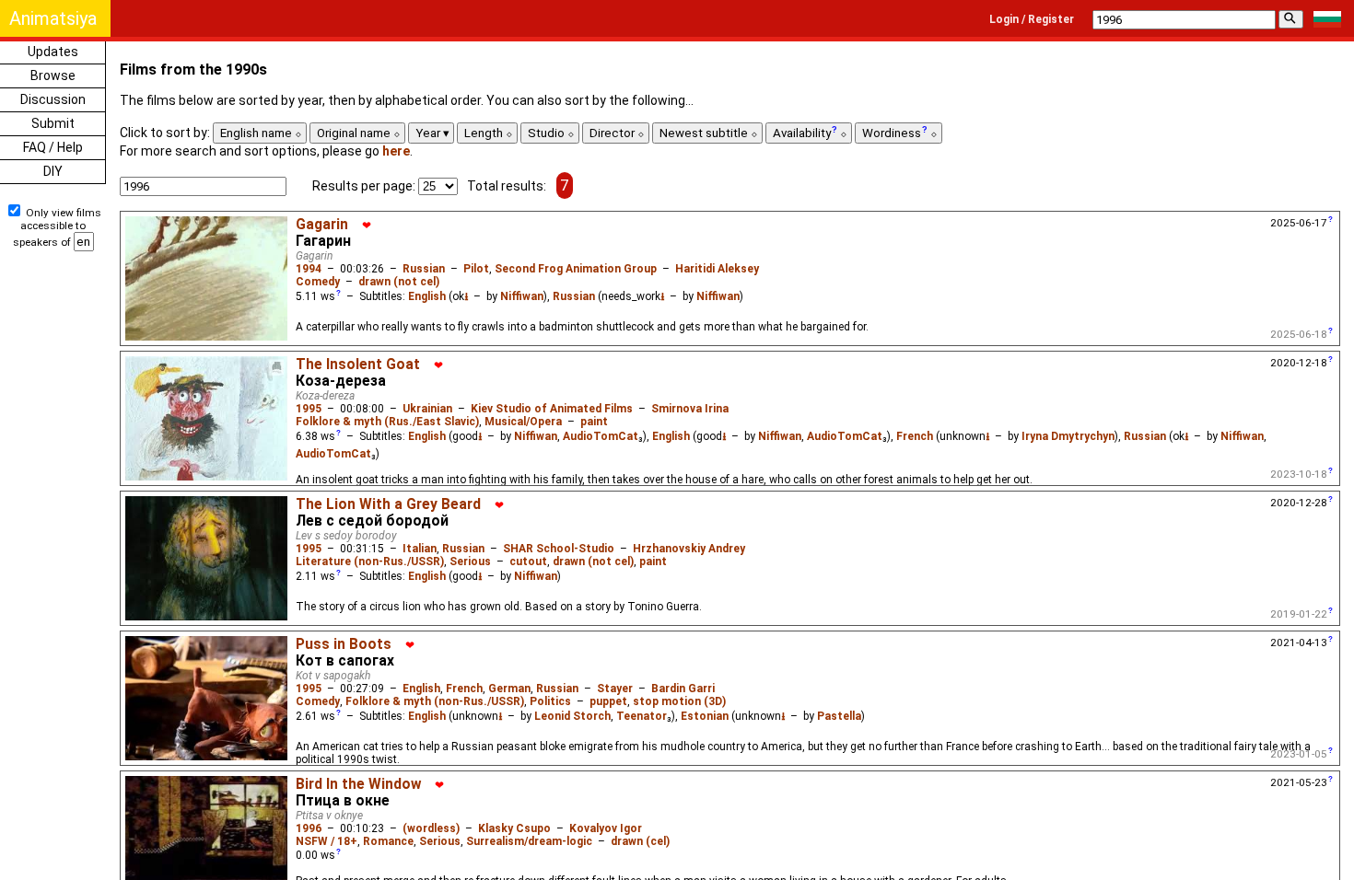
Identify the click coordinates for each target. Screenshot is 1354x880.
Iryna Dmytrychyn (1068, 436)
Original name (355, 133)
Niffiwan (521, 296)
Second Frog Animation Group (576, 268)
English (427, 296)
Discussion (53, 99)
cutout (528, 561)
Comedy (318, 281)
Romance (388, 841)
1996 (308, 828)
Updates (53, 51)
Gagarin (322, 224)
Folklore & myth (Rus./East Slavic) (387, 421)
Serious (470, 561)
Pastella (839, 716)
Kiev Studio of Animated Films (552, 408)
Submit (53, 123)
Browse (53, 75)
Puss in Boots (343, 644)
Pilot (476, 268)
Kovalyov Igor (605, 828)
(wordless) (431, 828)
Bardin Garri (683, 688)
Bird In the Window (358, 784)
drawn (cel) (640, 841)
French (914, 436)
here (396, 151)
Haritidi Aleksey (717, 268)
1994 (308, 268)
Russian (424, 268)
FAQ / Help (53, 147)
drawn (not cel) (398, 281)
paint (594, 421)
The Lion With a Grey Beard (388, 504)
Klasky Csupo (514, 828)
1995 (308, 408)
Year (429, 133)
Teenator (641, 716)
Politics (550, 701)
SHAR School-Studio (558, 548)
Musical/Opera (523, 421)
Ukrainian (427, 408)
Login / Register (1031, 19)
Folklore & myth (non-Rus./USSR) (434, 701)
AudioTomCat (600, 436)
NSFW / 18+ (326, 841)
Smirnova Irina (690, 408)
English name (257, 133)
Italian (420, 548)
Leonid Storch (572, 716)
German (509, 688)
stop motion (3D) (679, 701)
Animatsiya (53, 18)
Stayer (615, 688)
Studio (547, 133)
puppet (608, 701)
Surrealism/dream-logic (529, 841)
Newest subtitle (705, 133)
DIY (53, 171)
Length (485, 133)
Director (613, 133)
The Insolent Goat (358, 364)
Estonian (705, 716)
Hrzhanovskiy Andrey (689, 548)
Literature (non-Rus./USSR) (370, 561)
